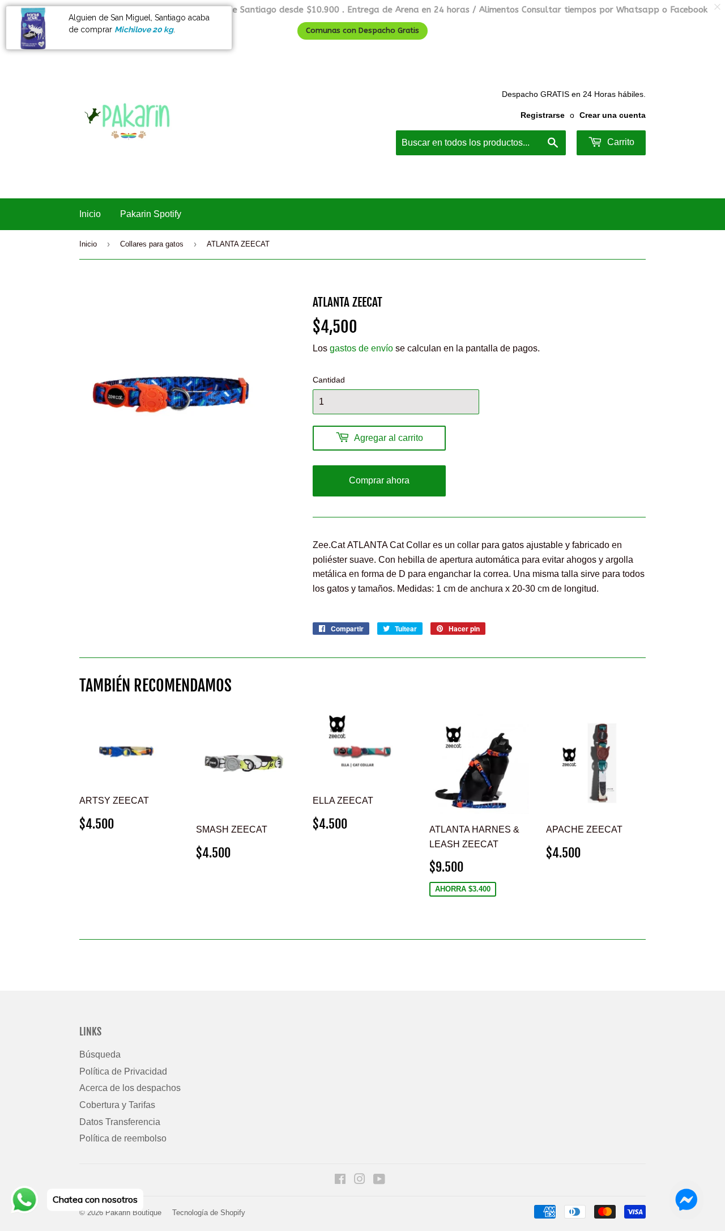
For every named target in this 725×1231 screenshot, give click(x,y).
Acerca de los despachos (130, 1088)
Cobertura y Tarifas (117, 1105)
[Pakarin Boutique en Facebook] (340, 1180)
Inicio (90, 214)
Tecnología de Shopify (208, 1212)
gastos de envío (361, 348)
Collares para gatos (152, 244)
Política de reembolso (123, 1138)
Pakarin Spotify (150, 214)
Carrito (619, 142)
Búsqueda (100, 1054)
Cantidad (329, 379)
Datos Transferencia (119, 1122)
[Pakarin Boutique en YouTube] (379, 1180)
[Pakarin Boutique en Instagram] (359, 1180)
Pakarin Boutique (133, 1212)
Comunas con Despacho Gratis (362, 30)
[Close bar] (718, 7)
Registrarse (543, 115)
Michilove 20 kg (143, 29)
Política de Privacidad (123, 1071)
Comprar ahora (379, 480)
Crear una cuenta (612, 115)
